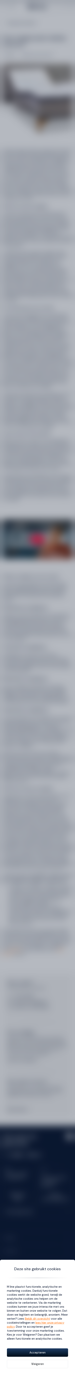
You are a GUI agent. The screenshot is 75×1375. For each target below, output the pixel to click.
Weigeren (37, 1364)
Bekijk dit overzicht (37, 1319)
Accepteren (37, 1352)
